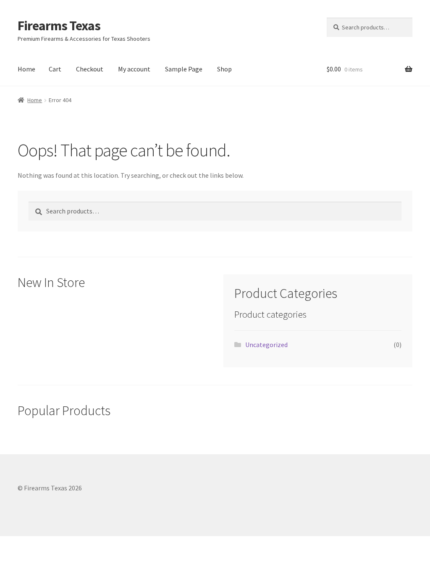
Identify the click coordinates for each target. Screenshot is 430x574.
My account (134, 69)
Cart (55, 69)
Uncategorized (266, 344)
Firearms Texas (59, 25)
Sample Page (183, 69)
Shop (224, 69)
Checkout (89, 69)
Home (26, 69)
